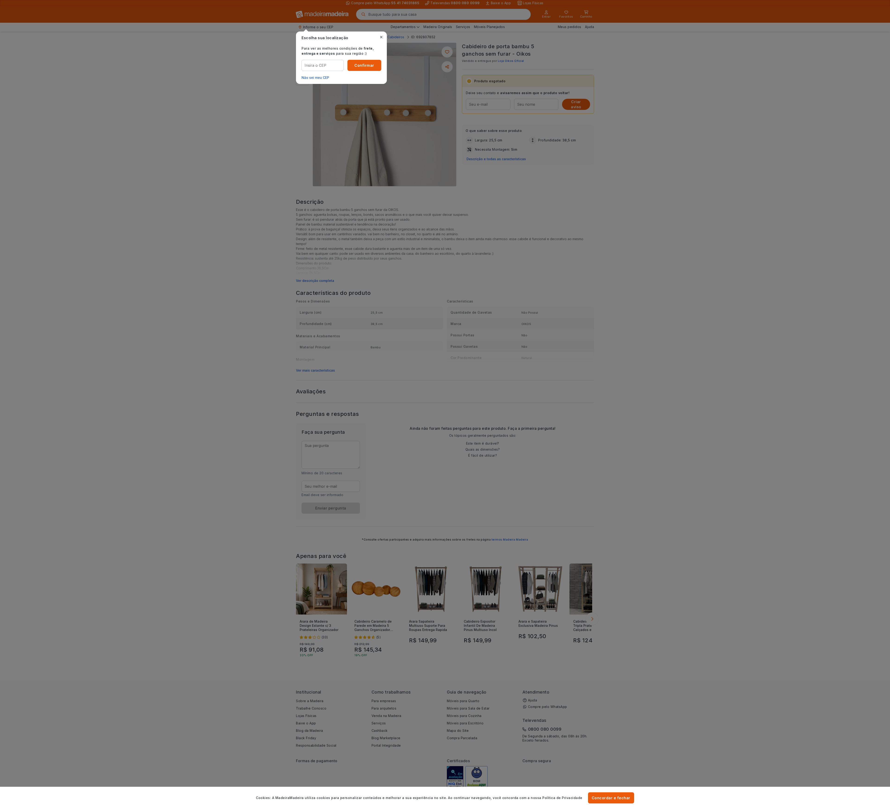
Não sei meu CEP (315, 78)
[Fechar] (381, 37)
